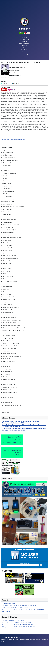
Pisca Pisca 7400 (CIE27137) (9, 629)
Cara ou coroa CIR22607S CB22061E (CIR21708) (14, 620)
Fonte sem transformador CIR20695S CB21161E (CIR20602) (16, 622)
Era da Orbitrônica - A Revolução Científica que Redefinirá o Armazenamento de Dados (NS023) (20, 422)
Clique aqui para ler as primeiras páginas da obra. (13, 139)
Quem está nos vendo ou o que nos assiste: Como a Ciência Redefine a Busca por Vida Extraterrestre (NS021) (24, 429)
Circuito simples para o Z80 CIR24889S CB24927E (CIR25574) (17, 624)
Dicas (24, 47)
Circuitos (24, 45)
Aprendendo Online (24, 39)
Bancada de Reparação (24, 43)
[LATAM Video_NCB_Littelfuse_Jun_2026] (12, 452)
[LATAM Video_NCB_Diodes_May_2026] (12, 439)
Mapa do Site (4, 639)
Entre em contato (14, 639)
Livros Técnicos (24, 49)
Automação (24, 41)
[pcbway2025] (10, 466)
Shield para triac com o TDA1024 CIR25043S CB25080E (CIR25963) (18, 627)
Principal (24, 37)
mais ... (24, 58)
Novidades (24, 52)
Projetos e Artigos (24, 54)
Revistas (25, 56)
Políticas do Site (35, 639)
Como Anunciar (24, 639)
